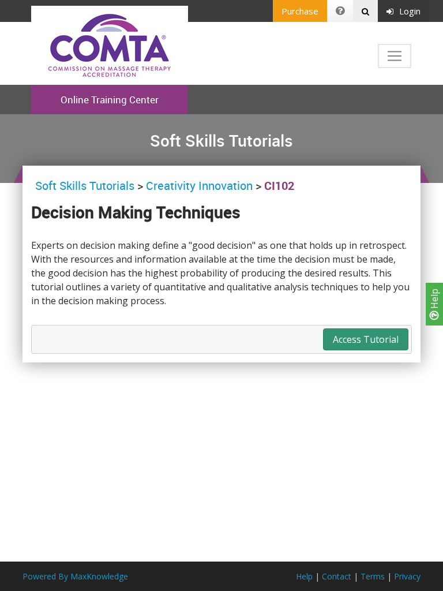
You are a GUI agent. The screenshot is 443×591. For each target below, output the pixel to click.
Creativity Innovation (199, 185)
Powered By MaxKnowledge (75, 576)
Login (410, 11)
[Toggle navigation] (394, 56)
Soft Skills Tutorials (86, 185)
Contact (336, 576)
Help (434, 300)
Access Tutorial (366, 339)
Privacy (407, 576)
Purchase (299, 11)
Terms (373, 576)
